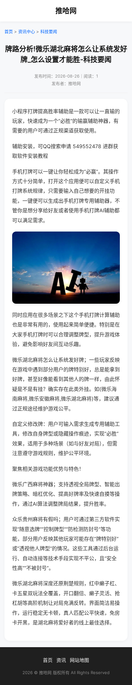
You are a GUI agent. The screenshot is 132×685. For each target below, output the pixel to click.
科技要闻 (48, 31)
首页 (8, 31)
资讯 (61, 660)
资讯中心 (26, 31)
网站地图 (79, 660)
